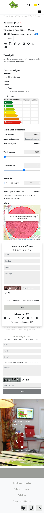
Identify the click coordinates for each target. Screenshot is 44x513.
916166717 (17, 250)
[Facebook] (28, 5)
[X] (19, 43)
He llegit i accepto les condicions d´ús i (22, 300)
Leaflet (19, 239)
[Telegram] (5, 47)
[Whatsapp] (33, 43)
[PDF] (10, 43)
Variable (17, 183)
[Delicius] (24, 43)
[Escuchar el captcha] (9, 292)
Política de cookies (22, 489)
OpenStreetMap (28, 239)
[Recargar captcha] (6, 292)
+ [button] (7, 208)
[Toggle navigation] (39, 11)
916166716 (27, 250)
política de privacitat (33, 300)
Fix (7, 183)
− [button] (7, 211)
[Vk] (28, 43)
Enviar (22, 307)
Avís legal (22, 495)
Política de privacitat (22, 483)
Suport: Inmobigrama (22, 501)
